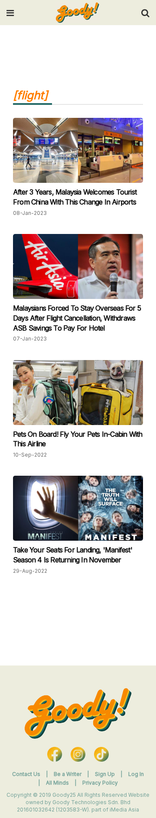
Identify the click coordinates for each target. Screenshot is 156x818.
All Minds (58, 782)
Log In (136, 774)
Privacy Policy (100, 782)
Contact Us (26, 774)
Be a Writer (67, 774)
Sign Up (105, 774)
